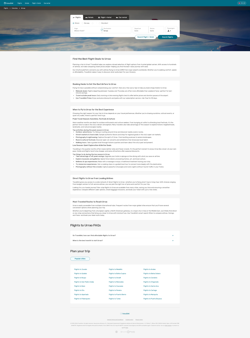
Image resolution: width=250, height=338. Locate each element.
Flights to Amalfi (115, 278)
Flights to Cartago (150, 290)
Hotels (27, 3)
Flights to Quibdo (80, 273)
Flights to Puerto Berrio (117, 294)
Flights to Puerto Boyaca (152, 299)
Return (152, 28)
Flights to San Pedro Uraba (84, 282)
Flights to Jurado (80, 269)
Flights (20, 3)
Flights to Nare (79, 286)
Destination (107, 28)
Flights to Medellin (115, 269)
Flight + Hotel (36, 3)
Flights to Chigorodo (150, 282)
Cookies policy (129, 319)
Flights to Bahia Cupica (117, 273)
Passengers (171, 28)
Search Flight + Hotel (145, 37)
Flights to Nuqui (80, 278)
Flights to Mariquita (150, 294)
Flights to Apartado (81, 294)
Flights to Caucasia (116, 286)
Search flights (167, 37)
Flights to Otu (79, 290)
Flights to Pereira (115, 290)
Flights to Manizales (116, 282)
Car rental (47, 3)
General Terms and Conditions (115, 319)
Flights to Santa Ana (151, 286)
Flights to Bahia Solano (151, 273)
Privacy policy (139, 319)
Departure (137, 28)
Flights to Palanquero (82, 299)
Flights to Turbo (115, 299)
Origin (76, 28)
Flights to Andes (149, 269)
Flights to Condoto (150, 278)
